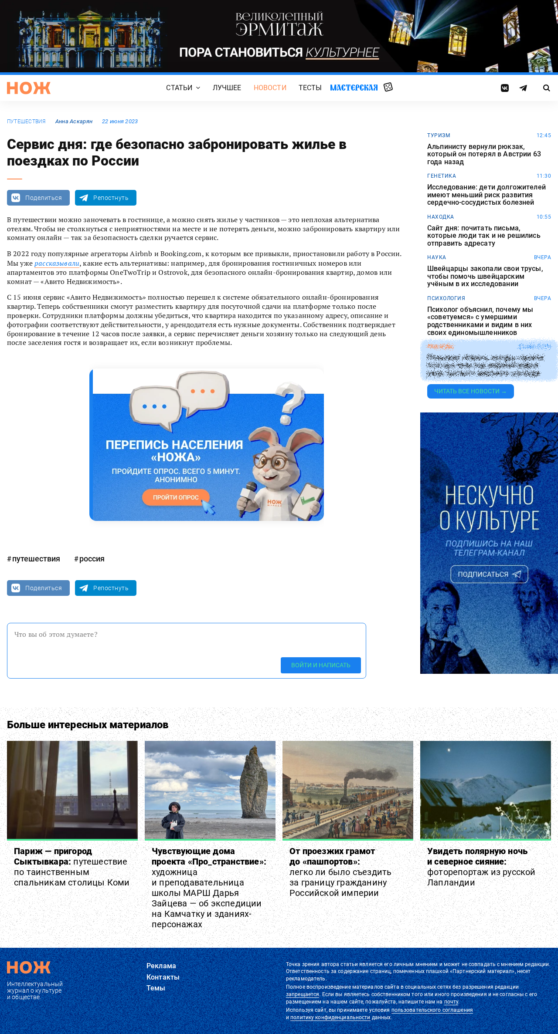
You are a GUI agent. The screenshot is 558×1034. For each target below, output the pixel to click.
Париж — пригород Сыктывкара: (72, 867)
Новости (270, 88)
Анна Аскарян (73, 121)
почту (451, 1002)
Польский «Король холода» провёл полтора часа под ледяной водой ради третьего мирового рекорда (485, 365)
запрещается (302, 994)
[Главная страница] (29, 88)
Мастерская (354, 87)
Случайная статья (388, 87)
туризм (438, 135)
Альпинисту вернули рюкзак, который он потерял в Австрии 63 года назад (484, 154)
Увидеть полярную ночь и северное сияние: (481, 867)
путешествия (26, 121)
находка (440, 217)
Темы (156, 988)
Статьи (179, 88)
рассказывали (56, 263)
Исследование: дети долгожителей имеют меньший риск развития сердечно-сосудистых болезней (486, 194)
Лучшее (227, 88)
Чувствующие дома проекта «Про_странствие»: (209, 887)
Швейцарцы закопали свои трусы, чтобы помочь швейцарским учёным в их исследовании (485, 276)
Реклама (161, 966)
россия (92, 558)
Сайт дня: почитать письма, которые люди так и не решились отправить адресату (484, 235)
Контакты (163, 977)
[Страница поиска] (547, 88)
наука (436, 257)
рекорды (440, 347)
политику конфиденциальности (330, 1017)
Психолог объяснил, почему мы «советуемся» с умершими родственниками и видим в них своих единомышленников (480, 321)
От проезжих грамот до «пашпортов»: (340, 872)
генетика (441, 176)
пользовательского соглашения (432, 1010)
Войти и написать (320, 665)
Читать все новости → (470, 391)
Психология (446, 298)
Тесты (310, 88)
